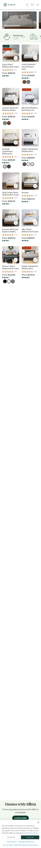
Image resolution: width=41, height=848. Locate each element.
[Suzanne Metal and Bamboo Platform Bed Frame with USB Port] (10, 218)
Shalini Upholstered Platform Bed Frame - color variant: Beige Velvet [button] (28, 164)
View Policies (12, 842)
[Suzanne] (30, 181)
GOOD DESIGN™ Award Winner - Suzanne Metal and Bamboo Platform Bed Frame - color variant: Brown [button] (24, 82)
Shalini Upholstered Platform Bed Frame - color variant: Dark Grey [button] (24, 164)
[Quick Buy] (16, 58)
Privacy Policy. (32, 833)
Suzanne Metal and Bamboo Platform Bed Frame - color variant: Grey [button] (5, 123)
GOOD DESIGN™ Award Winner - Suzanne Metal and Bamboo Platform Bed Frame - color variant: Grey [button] (28, 82)
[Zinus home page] (9, 5)
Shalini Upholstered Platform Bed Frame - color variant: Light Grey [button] (32, 164)
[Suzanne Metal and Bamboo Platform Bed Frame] (10, 96)
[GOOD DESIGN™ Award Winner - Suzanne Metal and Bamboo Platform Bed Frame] (30, 53)
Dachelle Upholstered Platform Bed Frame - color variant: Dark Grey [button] (8, 166)
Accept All (30, 837)
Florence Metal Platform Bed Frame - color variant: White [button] (8, 281)
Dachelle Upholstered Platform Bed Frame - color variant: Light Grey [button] (5, 166)
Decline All (11, 837)
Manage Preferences (26, 842)
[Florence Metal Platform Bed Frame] (10, 254)
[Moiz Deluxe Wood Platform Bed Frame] (10, 181)
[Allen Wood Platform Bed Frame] (30, 218)
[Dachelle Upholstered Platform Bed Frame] (10, 137)
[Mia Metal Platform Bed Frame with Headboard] (30, 96)
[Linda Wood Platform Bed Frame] (10, 53)
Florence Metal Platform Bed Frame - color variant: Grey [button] (12, 281)
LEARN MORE (20, 818)
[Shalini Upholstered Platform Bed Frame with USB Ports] (30, 254)
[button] (27, 4)
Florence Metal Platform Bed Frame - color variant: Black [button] (5, 281)
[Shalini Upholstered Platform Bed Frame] (30, 137)
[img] (6, 76)
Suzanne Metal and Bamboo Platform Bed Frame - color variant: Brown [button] (8, 123)
